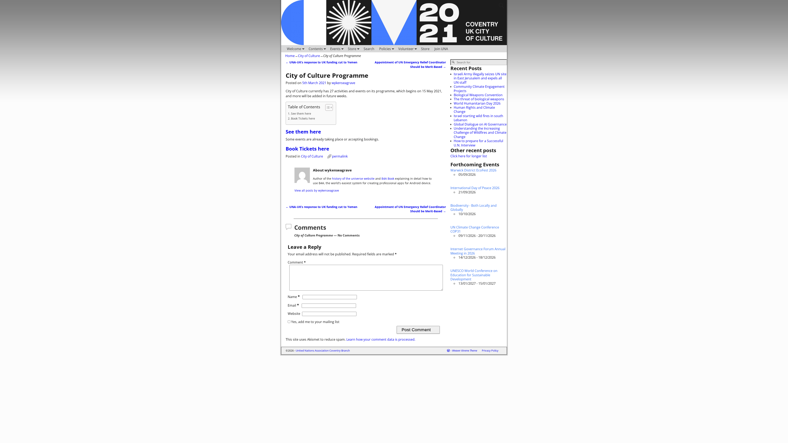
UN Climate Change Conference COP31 (474, 229)
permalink (340, 156)
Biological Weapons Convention (478, 95)
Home (290, 56)
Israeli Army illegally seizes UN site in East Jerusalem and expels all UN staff (480, 78)
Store (352, 49)
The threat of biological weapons (479, 99)
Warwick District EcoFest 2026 (473, 170)
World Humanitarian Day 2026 (477, 103)
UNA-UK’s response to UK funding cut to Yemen (321, 62)
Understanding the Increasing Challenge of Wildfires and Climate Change (480, 132)
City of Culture (309, 56)
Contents (316, 49)
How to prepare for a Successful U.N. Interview (478, 143)
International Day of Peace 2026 (474, 188)
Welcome (294, 49)
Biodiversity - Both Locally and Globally (473, 207)
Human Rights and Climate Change (474, 109)
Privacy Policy (490, 350)
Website (294, 313)
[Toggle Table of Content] (327, 107)
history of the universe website (353, 178)
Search (369, 49)
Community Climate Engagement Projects (479, 88)
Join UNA (441, 49)
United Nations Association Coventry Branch (323, 350)
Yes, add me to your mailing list (314, 322)
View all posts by (316, 190)
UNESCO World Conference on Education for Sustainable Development (473, 274)
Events (335, 49)
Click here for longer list (468, 156)
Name (294, 297)
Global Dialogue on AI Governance (480, 124)
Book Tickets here (303, 118)
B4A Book (387, 178)
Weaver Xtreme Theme (464, 350)
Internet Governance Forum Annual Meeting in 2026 (477, 251)
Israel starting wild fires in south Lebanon (478, 118)
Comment (297, 262)
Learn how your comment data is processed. (380, 339)
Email (293, 305)
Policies (385, 49)
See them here (301, 113)
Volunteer (406, 49)
